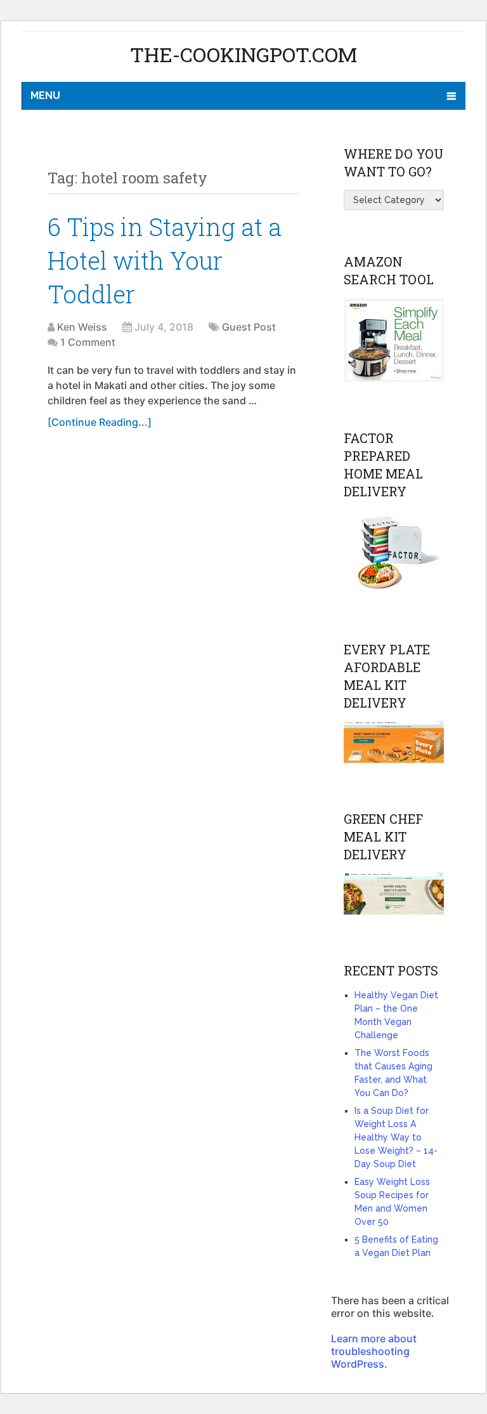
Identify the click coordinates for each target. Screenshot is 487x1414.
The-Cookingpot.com (243, 54)
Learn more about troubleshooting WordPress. (374, 1351)
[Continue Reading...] (100, 422)
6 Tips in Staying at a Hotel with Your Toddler (165, 260)
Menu (45, 95)
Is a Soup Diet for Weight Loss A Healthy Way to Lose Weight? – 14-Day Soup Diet (396, 1137)
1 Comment (87, 342)
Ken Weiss (82, 326)
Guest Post (249, 326)
